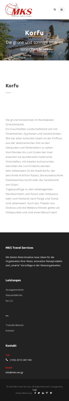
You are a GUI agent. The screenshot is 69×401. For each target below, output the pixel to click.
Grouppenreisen (15, 289)
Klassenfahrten (14, 295)
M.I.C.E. (9, 300)
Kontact (10, 330)
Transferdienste (15, 325)
